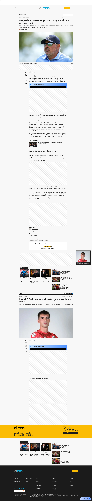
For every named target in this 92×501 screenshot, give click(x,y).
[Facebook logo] (21, 488)
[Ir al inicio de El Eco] (44, 8)
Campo (21, 11)
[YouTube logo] (15, 488)
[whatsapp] (26, 83)
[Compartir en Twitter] (26, 75)
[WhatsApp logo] (19, 488)
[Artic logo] (16, 495)
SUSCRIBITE (71, 432)
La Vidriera (24, 11)
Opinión (32, 11)
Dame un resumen (48, 348)
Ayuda (64, 495)
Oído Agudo (28, 11)
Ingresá (74, 435)
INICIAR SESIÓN (48, 246)
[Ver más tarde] (26, 72)
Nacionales (31, 146)
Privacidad (67, 495)
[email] (26, 78)
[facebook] (26, 81)
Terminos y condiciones (74, 495)
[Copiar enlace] (26, 86)
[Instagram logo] (24, 488)
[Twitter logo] (17, 488)
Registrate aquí (51, 248)
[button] (30, 72)
